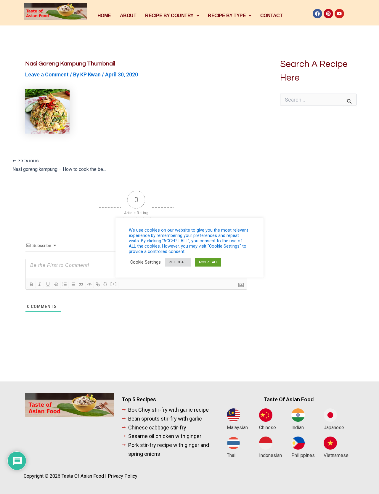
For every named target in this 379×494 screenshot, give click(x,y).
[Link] (98, 284)
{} (105, 284)
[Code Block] (89, 284)
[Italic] (40, 284)
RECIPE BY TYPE (227, 15)
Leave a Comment (47, 74)
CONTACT (271, 15)
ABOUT (128, 15)
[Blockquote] (81, 284)
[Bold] (31, 284)
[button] (172, 16)
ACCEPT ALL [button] (208, 262)
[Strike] (56, 284)
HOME (104, 15)
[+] (113, 284)
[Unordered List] (73, 284)
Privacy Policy (122, 476)
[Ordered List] (64, 284)
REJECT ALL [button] (178, 262)
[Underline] (48, 284)
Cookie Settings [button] (145, 262)
